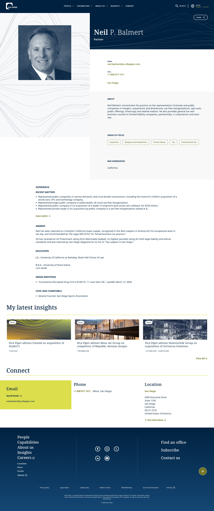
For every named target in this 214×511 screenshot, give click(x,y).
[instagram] (107, 448)
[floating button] (203, 471)
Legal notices (64, 488)
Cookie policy (84, 488)
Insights (115, 6)
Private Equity (159, 142)
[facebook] (97, 448)
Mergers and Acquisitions (136, 142)
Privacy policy (44, 488)
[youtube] (107, 458)
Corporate (114, 142)
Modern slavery (105, 488)
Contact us (170, 457)
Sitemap (169, 488)
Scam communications (151, 488)
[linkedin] (97, 458)
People (67, 6)
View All (200, 358)
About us (100, 6)
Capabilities (83, 6)
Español (206, 7)
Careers (129, 6)
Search (182, 6)
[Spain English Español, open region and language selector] (193, 6)
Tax (173, 142)
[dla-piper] (12, 6)
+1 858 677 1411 (115, 74)
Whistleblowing (126, 488)
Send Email (12, 395)
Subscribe (170, 450)
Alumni (20, 475)
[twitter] (116, 448)
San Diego (112, 82)
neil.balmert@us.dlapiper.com (123, 64)
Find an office (173, 442)
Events (20, 471)
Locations (21, 463)
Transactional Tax (189, 142)
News (20, 467)
